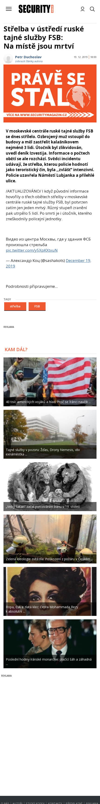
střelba (15, 306)
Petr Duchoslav (28, 56)
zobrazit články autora (29, 61)
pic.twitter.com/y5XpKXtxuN (32, 250)
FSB (37, 306)
